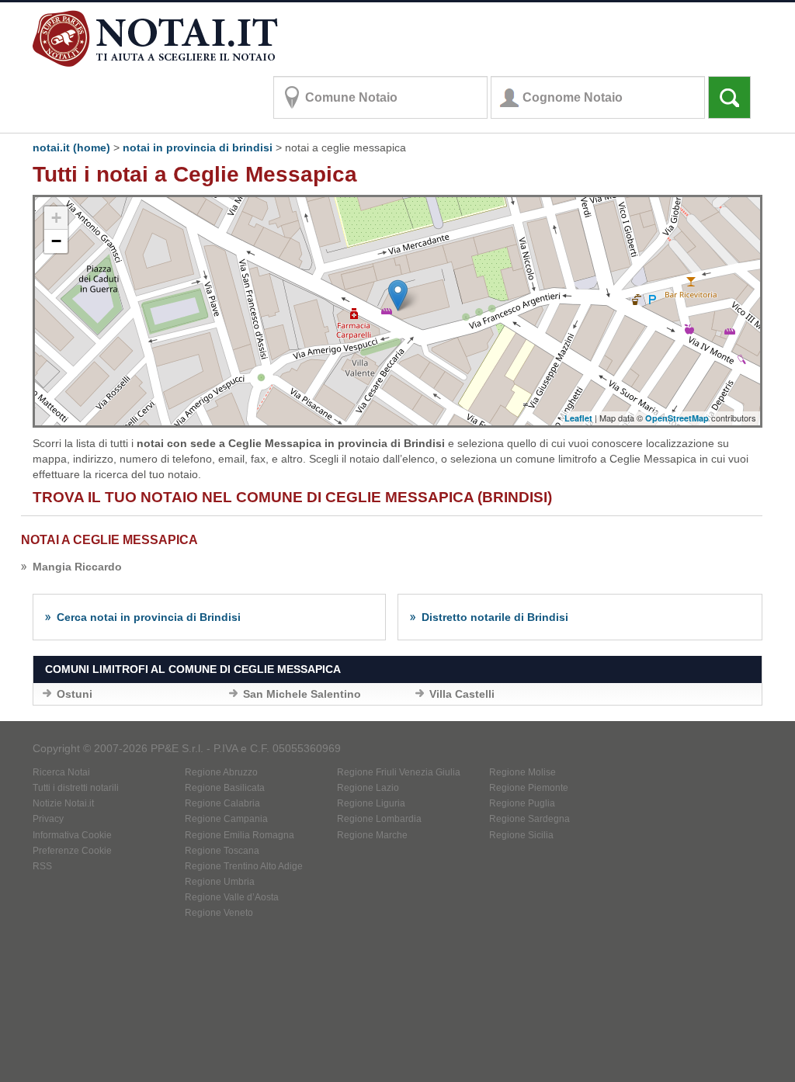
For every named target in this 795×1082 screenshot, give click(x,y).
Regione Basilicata (225, 787)
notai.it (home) (71, 147)
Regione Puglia (522, 803)
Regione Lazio (368, 787)
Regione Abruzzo (221, 772)
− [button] (56, 241)
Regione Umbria (220, 881)
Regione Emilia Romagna (239, 835)
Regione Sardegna (529, 818)
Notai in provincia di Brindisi (198, 147)
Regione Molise (522, 772)
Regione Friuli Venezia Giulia (398, 772)
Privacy (48, 818)
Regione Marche (372, 835)
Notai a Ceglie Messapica (109, 539)
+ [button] (56, 217)
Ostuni (74, 694)
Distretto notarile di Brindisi (495, 617)
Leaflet (578, 418)
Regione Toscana (222, 850)
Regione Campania (226, 818)
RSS (42, 866)
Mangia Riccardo (77, 566)
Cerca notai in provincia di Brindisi (149, 617)
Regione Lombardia (379, 818)
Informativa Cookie (72, 835)
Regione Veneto (219, 912)
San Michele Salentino (302, 694)
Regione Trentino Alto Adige (244, 866)
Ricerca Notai (61, 772)
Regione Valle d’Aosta (232, 897)
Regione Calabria (222, 803)
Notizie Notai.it (63, 803)
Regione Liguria (371, 803)
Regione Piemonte (528, 787)
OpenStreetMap (677, 418)
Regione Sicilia (521, 835)
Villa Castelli (462, 694)
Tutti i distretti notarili (76, 787)
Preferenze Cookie (72, 850)
